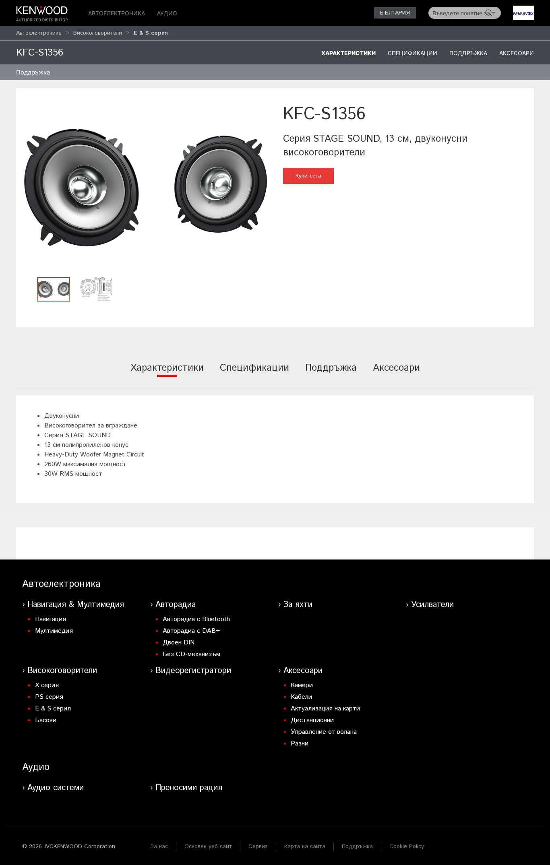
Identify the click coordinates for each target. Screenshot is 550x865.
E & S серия (53, 708)
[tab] (167, 373)
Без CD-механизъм (191, 654)
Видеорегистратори (193, 671)
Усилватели (432, 605)
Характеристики (348, 53)
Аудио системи (55, 788)
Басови (45, 720)
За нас (159, 846)
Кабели (301, 697)
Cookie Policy (406, 846)
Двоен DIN (178, 642)
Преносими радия (188, 788)
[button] (145, 187)
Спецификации (412, 53)
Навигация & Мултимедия (75, 605)
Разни (299, 743)
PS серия (49, 697)
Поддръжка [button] (33, 72)
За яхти (297, 605)
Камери (302, 685)
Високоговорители (97, 33)
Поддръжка (468, 53)
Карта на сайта (304, 846)
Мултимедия (54, 631)
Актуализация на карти (325, 708)
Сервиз (258, 846)
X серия (47, 685)
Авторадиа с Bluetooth (196, 619)
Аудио (167, 13)
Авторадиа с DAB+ (191, 631)
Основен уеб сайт (208, 846)
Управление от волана (324, 732)
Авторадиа (175, 605)
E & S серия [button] (151, 33)
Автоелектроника (116, 13)
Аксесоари (516, 53)
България (395, 13)
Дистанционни (312, 720)
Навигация (50, 619)
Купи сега (308, 176)
